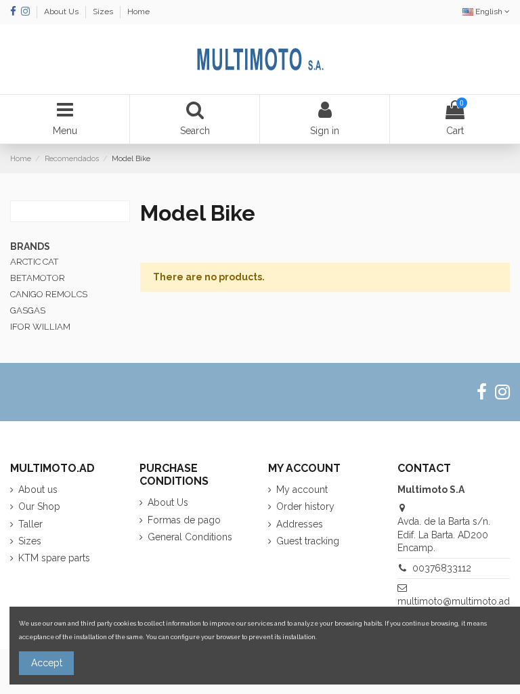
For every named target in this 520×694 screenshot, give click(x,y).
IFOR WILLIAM (40, 327)
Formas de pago (184, 520)
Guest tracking (307, 541)
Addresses (299, 524)
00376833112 (441, 568)
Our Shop (39, 506)
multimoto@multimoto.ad (453, 601)
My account (302, 489)
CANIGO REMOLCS (48, 294)
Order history (305, 506)
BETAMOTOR (37, 278)
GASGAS (27, 310)
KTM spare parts (54, 557)
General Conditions (190, 537)
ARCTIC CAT (34, 262)
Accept (46, 662)
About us (38, 489)
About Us (62, 11)
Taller (30, 524)
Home (138, 11)
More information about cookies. (366, 637)
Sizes (104, 11)
